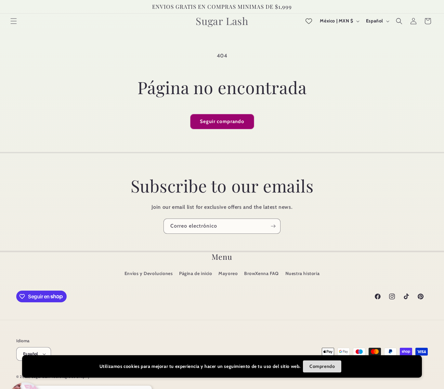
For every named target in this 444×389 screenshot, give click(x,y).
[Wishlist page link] (309, 21)
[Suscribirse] (273, 226)
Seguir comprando (222, 121)
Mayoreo (228, 273)
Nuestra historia (302, 273)
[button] (14, 21)
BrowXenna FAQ (261, 273)
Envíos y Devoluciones (148, 273)
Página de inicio (195, 273)
